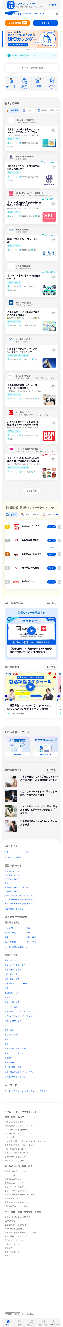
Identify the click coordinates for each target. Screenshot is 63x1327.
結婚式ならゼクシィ (13, 1179)
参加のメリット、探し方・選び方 (18, 895)
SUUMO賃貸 (10, 1221)
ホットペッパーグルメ (14, 1187)
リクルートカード (12, 1244)
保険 (6, 1044)
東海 (28, 928)
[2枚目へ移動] (29, 49)
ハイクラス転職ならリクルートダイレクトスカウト (26, 1141)
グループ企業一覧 (12, 1252)
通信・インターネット (14, 1053)
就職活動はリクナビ (13, 1133)
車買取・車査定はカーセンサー (17, 1171)
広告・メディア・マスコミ (16, 1049)
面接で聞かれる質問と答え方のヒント (20, 903)
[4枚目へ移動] (31, 49)
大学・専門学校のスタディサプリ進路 (20, 1232)
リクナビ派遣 (10, 1137)
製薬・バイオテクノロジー (16, 965)
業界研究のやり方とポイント (17, 887)
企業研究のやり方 (12, 891)
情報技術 (8, 1058)
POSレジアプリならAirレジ (16, 1240)
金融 (6, 1039)
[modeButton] (34, 13)
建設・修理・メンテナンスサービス (19, 1011)
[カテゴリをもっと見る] (57, 110)
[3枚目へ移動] (30, 49)
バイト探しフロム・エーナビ (17, 1149)
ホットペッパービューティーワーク (19, 1195)
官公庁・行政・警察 (13, 1067)
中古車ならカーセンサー (15, 1183)
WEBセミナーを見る (13, 857)
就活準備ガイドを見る (14, 909)
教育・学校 (9, 1062)
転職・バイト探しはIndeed (16, 1160)
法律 (6, 1025)
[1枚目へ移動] (28, 49)
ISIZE (7, 1256)
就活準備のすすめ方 (13, 875)
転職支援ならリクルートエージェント (20, 1126)
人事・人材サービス (13, 1021)
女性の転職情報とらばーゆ (16, 1130)
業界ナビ (8, 883)
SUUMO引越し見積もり (14, 1229)
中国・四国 (31, 937)
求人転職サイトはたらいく (16, 1157)
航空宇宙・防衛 (11, 1035)
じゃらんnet (10, 1175)
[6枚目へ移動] (34, 49)
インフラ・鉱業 (11, 1007)
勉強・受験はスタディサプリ (17, 1236)
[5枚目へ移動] (33, 49)
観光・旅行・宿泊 (12, 979)
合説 (6, 852)
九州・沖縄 (31, 942)
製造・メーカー (11, 960)
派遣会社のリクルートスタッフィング (20, 1145)
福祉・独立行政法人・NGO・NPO (19, 1072)
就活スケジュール (12, 871)
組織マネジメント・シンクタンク (18, 1016)
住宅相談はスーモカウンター (17, 1225)
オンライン (9, 928)
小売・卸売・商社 (12, 974)
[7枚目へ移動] (35, 49)
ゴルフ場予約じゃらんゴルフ (17, 1206)
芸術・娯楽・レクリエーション (17, 984)
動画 (27, 852)
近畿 (28, 933)
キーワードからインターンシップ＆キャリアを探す (26, 1091)
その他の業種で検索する (15, 1077)
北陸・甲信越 (10, 942)
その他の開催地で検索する (16, 947)
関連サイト (9, 1248)
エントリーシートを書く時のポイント (20, 899)
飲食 (6, 988)
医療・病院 (9, 1030)
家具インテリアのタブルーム (17, 1202)
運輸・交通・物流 (12, 1002)
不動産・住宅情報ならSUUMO (17, 1217)
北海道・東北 (10, 933)
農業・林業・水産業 (13, 970)
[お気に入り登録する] (53, 130)
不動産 (7, 997)
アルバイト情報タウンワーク (17, 1153)
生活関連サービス (12, 993)
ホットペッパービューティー (17, 1191)
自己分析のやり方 (12, 879)
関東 (6, 937)
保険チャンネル (11, 1198)
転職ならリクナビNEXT (14, 1122)
